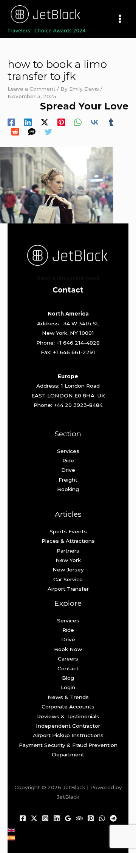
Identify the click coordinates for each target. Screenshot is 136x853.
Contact (68, 668)
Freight (68, 480)
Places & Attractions (68, 541)
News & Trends (68, 697)
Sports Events (68, 531)
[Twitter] (48, 131)
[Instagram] (45, 818)
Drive (68, 470)
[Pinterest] (61, 122)
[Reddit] (15, 131)
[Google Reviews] (68, 818)
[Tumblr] (111, 122)
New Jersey (68, 570)
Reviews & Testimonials (68, 716)
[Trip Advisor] (79, 818)
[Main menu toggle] (120, 19)
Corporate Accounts (68, 707)
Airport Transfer (68, 589)
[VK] (94, 122)
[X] (34, 818)
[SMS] (32, 131)
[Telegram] (113, 818)
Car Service (68, 579)
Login (68, 687)
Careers (68, 659)
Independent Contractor (68, 726)
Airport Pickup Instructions (68, 735)
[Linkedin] (28, 122)
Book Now (68, 649)
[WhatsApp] (78, 122)
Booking (68, 489)
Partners (68, 551)
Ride (68, 460)
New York (68, 560)
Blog (68, 678)
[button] (11, 830)
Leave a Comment (32, 89)
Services (68, 451)
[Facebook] (11, 122)
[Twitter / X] (44, 122)
